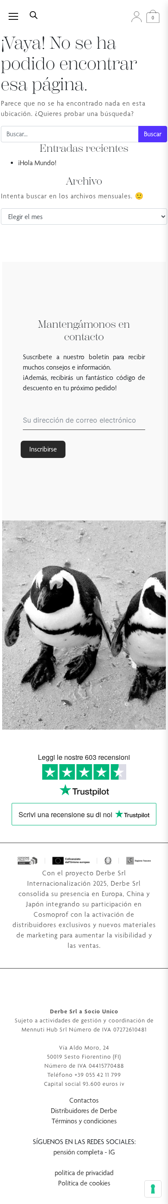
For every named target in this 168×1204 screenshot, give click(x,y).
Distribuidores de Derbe (84, 1111)
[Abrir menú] (18, 16)
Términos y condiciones (84, 1121)
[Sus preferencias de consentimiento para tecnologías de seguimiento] (153, 1189)
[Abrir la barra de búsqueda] (33, 14)
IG (112, 1152)
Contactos (84, 1100)
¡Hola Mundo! (37, 163)
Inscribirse (43, 449)
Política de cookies (84, 1183)
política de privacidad (84, 1173)
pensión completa (78, 1152)
